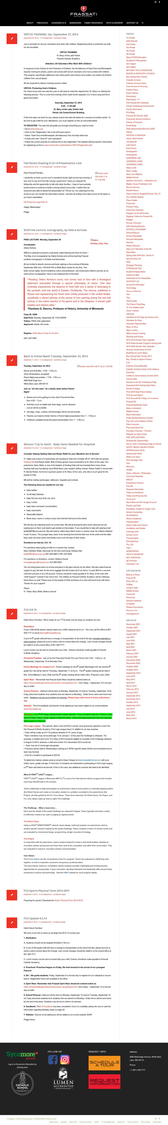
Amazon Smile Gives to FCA (138, 349)
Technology (131, 287)
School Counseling (134, 512)
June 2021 (130, 640)
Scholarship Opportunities (137, 440)
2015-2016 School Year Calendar (140, 339)
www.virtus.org (36, 128)
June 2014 (130, 711)
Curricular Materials (134, 476)
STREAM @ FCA (133, 268)
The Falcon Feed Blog (135, 304)
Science (129, 242)
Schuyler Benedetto (134, 239)
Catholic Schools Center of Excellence (142, 369)
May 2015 (130, 679)
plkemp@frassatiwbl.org (50, 632)
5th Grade (130, 54)
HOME (129, 469)
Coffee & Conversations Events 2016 (142, 375)
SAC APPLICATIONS (135, 437)
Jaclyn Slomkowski (134, 138)
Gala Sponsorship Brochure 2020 (140, 128)
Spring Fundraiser (133, 600)
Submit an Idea (132, 274)
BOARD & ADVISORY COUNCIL (140, 73)
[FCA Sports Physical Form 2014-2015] (12, 895)
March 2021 (131, 650)
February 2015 (132, 689)
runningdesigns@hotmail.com (36, 562)
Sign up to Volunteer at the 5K (138, 248)
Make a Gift (131, 167)
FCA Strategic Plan (134, 460)
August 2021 (131, 634)
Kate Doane (131, 148)
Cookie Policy (132, 89)
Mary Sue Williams (134, 174)
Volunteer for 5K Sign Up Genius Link (142, 317)
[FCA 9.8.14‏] (12, 614)
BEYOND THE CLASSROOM (139, 70)
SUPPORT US (132, 281)
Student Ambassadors (135, 271)
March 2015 (131, 686)
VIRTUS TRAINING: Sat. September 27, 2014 (51, 34)
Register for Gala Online (136, 434)
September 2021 (133, 630)
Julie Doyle (131, 144)
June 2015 (130, 676)
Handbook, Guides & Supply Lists (140, 508)
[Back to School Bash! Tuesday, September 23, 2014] (12, 360)
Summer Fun (131, 610)
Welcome (130, 466)
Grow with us (132, 581)
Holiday (129, 584)
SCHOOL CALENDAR (136, 229)
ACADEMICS (132, 515)
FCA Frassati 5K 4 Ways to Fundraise (142, 398)
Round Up (130, 597)
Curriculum (131, 499)
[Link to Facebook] (159, 2)
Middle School (132, 177)
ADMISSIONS (132, 551)
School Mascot (132, 232)
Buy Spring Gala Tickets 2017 (139, 356)
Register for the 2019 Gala (137, 213)
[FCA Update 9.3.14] (12, 922)
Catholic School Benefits (136, 365)
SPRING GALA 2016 (135, 450)
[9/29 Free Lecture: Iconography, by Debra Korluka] (12, 234)
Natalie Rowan (132, 190)
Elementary (131, 96)
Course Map (131, 378)
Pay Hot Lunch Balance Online (139, 421)
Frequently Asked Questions (138, 118)
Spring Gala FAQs (134, 453)
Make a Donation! (133, 408)
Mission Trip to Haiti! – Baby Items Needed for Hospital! (59, 444)
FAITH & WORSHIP (135, 554)
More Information (133, 414)
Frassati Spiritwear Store (136, 404)
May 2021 (130, 643)
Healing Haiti (29, 461)
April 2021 (130, 647)
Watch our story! (133, 456)
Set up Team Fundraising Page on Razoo (143, 443)
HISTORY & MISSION (136, 135)
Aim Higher (131, 63)
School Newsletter (134, 235)
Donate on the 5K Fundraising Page (141, 382)
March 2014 (131, 718)
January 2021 (132, 656)
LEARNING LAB (133, 157)
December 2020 (133, 660)
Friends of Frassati (134, 122)
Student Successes (134, 607)
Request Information (135, 489)
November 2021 (133, 624)
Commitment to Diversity (137, 86)
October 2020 (132, 666)
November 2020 (133, 663)
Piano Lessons (132, 424)
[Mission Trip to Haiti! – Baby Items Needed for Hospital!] (12, 448)
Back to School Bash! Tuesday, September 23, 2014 (56, 356)
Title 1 (128, 547)
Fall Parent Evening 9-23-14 (35, 202)
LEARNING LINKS (134, 161)
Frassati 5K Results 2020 (137, 115)
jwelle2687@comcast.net (34, 553)
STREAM (130, 603)
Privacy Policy (132, 206)
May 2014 (130, 715)
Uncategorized (47, 38)
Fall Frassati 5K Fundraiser (137, 102)
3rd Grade (130, 47)
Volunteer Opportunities (136, 323)
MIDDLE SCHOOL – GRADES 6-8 (141, 180)
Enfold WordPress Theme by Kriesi (45, 1119)
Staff (128, 261)
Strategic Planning (134, 265)
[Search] (141, 22)
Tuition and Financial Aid (136, 495)
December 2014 (133, 695)
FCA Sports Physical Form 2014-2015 (46, 890)
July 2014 (130, 708)
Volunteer (130, 313)
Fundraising (131, 125)
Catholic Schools (133, 79)
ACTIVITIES (131, 560)
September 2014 (133, 705)
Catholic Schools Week (136, 83)
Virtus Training (132, 310)
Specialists (131, 252)
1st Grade (130, 37)
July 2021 (130, 637)
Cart (128, 362)
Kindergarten (131, 151)
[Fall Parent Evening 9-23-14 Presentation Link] (12, 167)
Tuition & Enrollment (134, 492)
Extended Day (132, 541)
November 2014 (133, 698)
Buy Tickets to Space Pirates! (139, 359)
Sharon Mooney (133, 245)
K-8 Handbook (46, 1006)
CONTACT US (132, 564)
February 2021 (132, 653)
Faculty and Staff (133, 505)
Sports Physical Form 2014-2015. (68, 900)
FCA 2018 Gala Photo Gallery (139, 391)
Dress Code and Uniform (137, 525)
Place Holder (131, 200)
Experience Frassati (134, 482)
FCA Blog (130, 112)
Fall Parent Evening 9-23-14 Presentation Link (53, 163)
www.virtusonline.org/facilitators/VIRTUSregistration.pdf (68, 145)
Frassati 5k (131, 577)
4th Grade (130, 50)
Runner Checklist (133, 222)
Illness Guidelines (133, 518)
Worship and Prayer (134, 336)
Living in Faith (132, 587)
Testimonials (131, 300)
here (26, 1067)
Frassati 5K (131, 401)
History (129, 131)
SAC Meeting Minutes (135, 226)
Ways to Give (132, 326)
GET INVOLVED (133, 557)
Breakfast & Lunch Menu (137, 352)
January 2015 (132, 692)
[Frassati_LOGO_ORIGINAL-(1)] (84, 11)
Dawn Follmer (132, 92)
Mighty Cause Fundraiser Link (139, 183)
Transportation (132, 521)
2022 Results (132, 41)
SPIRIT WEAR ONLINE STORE (140, 447)
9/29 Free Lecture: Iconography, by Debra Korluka (55, 230)
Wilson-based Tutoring (135, 333)
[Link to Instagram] (155, 2)
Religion (129, 219)
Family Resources (134, 109)
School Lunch (132, 534)
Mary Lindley (131, 170)
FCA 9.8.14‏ (30, 609)
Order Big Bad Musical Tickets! (139, 417)
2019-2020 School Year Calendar (140, 346)
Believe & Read (133, 574)
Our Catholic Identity (135, 196)
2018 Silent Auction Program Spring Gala (143, 343)
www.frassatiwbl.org (32, 708)
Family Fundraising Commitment (140, 105)
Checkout (130, 372)
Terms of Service (133, 291)
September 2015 (133, 673)
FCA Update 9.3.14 (35, 918)
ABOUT (129, 479)
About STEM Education (136, 57)
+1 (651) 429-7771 (137, 1069)
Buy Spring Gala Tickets (136, 76)
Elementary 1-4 (132, 99)
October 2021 (132, 627)
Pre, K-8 (129, 544)
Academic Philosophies (136, 60)
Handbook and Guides (135, 528)
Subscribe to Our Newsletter (138, 278)
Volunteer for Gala (134, 320)
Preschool (130, 203)
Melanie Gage (61, 38)
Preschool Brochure (134, 427)
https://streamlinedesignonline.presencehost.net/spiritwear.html (50, 682)
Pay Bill (129, 486)
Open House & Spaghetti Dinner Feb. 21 (143, 193)
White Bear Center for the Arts (41, 333)
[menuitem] (30, 22)
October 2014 (132, 702)
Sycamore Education (135, 284)
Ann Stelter (131, 66)
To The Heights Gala (135, 307)
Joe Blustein (131, 141)
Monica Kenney (133, 187)
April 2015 (130, 682)
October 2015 (132, 669)
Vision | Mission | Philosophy (138, 473)
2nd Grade (130, 44)
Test (128, 294)
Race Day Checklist (134, 209)
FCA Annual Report (134, 395)
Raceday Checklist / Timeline (138, 430)
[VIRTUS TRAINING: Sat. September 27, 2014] (12, 38)
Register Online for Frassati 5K (139, 216)
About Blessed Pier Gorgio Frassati (141, 502)
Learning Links (132, 531)
